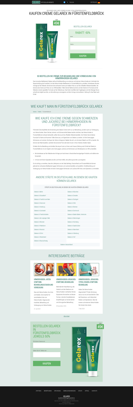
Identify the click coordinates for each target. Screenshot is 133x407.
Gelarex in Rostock (39, 229)
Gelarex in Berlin (38, 192)
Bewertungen (48, 391)
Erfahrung (57, 391)
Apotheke (38, 391)
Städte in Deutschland (66, 244)
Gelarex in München (73, 192)
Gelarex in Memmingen (74, 218)
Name (71, 36)
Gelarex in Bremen (72, 207)
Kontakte (94, 391)
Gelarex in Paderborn (40, 226)
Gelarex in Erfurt (38, 233)
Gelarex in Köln (72, 203)
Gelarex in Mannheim (73, 229)
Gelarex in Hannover (39, 203)
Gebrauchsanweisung (69, 391)
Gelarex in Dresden (73, 195)
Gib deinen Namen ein (39, 341)
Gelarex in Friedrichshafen (41, 214)
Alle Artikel (66, 316)
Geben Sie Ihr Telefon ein (40, 350)
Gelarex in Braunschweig (41, 241)
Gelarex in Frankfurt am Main (42, 199)
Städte (80, 391)
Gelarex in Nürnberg (73, 222)
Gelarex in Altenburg (73, 233)
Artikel (87, 391)
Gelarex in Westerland (40, 237)
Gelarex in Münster (39, 222)
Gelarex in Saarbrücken (74, 226)
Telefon (72, 44)
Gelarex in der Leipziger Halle (42, 218)
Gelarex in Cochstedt (40, 210)
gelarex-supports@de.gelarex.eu (66, 398)
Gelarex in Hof (71, 237)
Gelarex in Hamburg (39, 207)
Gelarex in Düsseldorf (40, 195)
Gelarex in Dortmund (73, 210)
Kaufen (82, 55)
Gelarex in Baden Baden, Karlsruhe (77, 214)
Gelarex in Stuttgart (73, 199)
